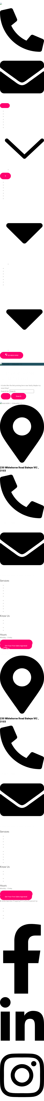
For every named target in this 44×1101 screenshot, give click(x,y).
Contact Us (9, 623)
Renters (8, 122)
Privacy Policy (10, 908)
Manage (8, 111)
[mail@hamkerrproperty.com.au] (22, 570)
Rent (6, 119)
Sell (6, 114)
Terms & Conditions (12, 911)
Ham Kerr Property (7, 360)
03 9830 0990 (8, 523)
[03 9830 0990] (22, 518)
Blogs (12, 170)
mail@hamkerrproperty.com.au (17, 575)
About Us (8, 125)
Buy (6, 116)
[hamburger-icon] (5, 105)
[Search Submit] (6, 396)
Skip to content (5, 1)
